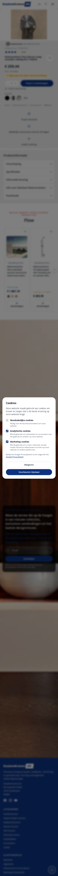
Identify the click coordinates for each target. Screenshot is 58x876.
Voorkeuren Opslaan (29, 472)
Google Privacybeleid (14, 457)
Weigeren (29, 464)
